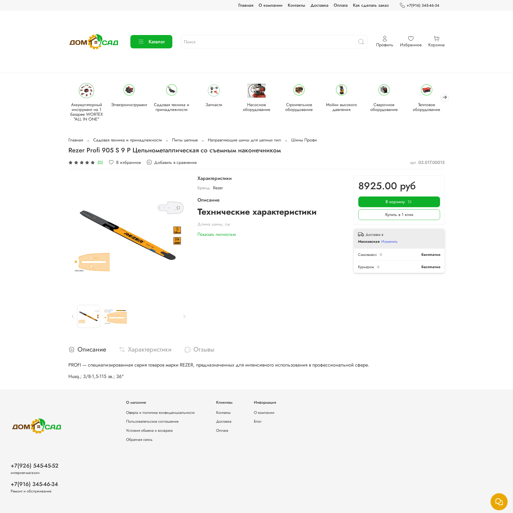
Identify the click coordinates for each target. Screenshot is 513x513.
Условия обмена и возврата (149, 430)
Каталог (157, 41)
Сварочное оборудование (384, 107)
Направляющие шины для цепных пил (244, 140)
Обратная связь (139, 439)
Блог (258, 421)
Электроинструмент (129, 105)
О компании (270, 5)
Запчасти (213, 105)
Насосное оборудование (256, 107)
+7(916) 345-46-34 (423, 5)
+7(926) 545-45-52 (35, 466)
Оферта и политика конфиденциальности (160, 412)
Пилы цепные (185, 140)
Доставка (319, 5)
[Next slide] (180, 236)
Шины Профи (304, 140)
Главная (245, 5)
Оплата (341, 5)
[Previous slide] (77, 236)
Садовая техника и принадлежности (171, 107)
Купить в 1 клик (399, 214)
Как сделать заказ (371, 5)
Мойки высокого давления (341, 107)
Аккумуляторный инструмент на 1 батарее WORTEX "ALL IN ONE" (86, 112)
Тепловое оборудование (426, 107)
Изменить (389, 241)
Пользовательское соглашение (152, 421)
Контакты (296, 5)
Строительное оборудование (299, 107)
